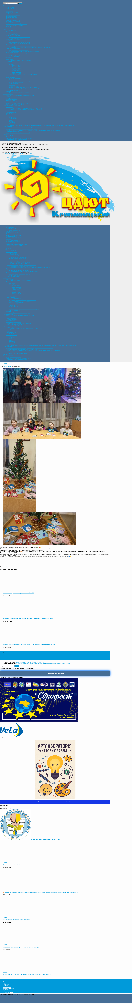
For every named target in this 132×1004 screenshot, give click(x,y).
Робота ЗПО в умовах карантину (15, 104)
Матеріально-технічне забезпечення (16, 24)
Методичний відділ (14, 9)
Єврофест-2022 (16, 70)
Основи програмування (12, 56)
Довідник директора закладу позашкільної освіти (20, 95)
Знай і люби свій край (15, 78)
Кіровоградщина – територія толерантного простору (24, 87)
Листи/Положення (11, 98)
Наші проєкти (7, 57)
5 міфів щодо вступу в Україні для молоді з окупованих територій (21, 947)
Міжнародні (9, 59)
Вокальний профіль (11, 31)
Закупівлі (8, 18)
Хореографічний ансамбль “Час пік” (19, 38)
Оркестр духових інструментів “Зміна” (19, 42)
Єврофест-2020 (16, 73)
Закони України (10, 100)
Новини (5, 363)
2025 (10, 120)
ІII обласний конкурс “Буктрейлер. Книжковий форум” (24, 88)
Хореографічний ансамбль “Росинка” (19, 37)
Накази (8, 96)
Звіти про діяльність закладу (14, 17)
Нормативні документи (12, 131)
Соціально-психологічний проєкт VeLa (20, 60)
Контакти (8, 26)
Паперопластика (10, 566)
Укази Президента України (13, 101)
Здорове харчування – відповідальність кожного (22, 79)
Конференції (9, 107)
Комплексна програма (12, 12)
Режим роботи (10, 22)
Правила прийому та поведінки (14, 25)
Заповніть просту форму (55, 673)
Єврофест (12, 64)
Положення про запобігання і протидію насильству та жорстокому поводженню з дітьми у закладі (33, 130)
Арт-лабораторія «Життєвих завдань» (19, 92)
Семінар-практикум (11, 114)
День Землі (12, 63)
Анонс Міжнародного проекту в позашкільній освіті (18, 593)
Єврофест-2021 (16, 72)
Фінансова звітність (11, 16)
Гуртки (5, 29)
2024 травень (12, 117)
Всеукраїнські (10, 61)
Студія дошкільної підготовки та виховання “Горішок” (24, 51)
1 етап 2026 (12, 121)
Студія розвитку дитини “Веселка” (18, 50)
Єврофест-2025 (16, 66)
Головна (5, 981)
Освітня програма (11, 30)
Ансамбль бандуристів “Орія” (17, 40)
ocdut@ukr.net (31, 153)
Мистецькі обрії (13, 83)
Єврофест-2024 (16, 68)
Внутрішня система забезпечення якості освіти (55, 801)
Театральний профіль (12, 52)
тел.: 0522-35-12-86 (8, 153)
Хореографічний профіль (13, 35)
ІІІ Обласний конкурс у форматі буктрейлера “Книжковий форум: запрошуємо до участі (26, 974)
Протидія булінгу (7, 126)
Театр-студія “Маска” (15, 55)
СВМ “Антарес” (13, 33)
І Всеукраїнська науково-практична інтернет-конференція (25, 108)
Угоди (7, 111)
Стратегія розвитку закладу (13, 15)
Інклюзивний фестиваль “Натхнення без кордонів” (23, 74)
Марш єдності (13, 76)
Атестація (5, 134)
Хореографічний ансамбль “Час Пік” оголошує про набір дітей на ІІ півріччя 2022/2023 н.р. (29, 618)
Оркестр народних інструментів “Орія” (19, 43)
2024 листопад (13, 118)
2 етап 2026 (12, 122)
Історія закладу (10, 7)
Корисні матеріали (8, 135)
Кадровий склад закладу (13, 21)
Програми (9, 13)
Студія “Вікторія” (13, 34)
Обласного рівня (10, 77)
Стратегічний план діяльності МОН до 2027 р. (18, 103)
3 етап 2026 (12, 123)
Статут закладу (10, 11)
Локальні (8, 91)
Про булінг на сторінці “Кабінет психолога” (18, 133)
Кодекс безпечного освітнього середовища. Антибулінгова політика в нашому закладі (30, 127)
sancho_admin (7, 366)
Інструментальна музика (13, 39)
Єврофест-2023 (16, 69)
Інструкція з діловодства (13, 20)
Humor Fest (12, 85)
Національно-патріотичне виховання (16, 139)
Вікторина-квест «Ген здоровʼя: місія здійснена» (16, 919)
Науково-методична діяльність (11, 105)
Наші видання (10, 113)
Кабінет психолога (8, 990)
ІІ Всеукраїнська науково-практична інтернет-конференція (25, 109)
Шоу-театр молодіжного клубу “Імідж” (19, 53)
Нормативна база (8, 94)
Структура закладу (11, 8)
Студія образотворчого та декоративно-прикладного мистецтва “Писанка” (30, 47)
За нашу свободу (13, 86)
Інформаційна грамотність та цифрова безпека (19, 138)
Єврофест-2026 (16, 65)
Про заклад (6, 5)
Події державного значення (13, 136)
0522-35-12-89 (18, 153)
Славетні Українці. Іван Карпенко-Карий (20, 81)
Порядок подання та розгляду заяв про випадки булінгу (21, 129)
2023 (10, 116)
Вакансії (8, 28)
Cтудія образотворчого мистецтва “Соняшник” (22, 46)
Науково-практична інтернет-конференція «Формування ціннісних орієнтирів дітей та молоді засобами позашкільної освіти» (41, 125)
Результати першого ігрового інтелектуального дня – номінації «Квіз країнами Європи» (29, 644)
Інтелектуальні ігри (14, 90)
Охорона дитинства (11, 99)
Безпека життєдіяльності (13, 140)
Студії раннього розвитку (13, 48)
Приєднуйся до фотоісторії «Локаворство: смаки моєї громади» (20, 864)
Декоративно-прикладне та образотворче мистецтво (21, 44)
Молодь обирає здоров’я (16, 82)
